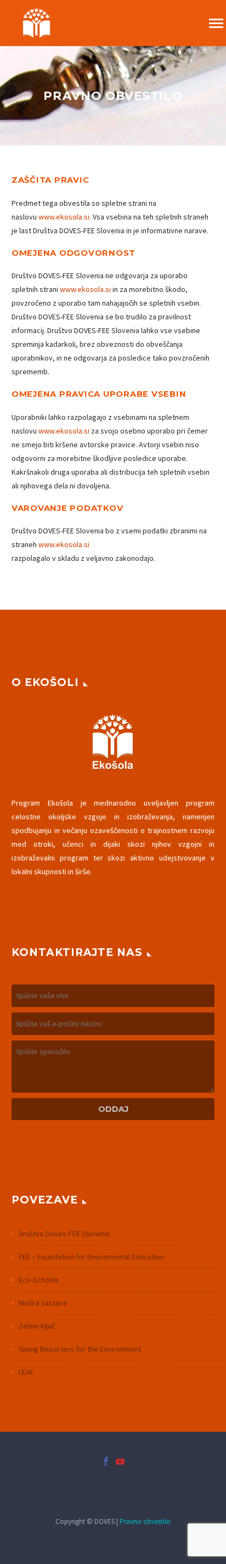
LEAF (26, 1372)
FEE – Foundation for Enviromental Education (91, 1257)
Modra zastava (43, 1303)
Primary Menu (216, 23)
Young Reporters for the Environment (80, 1349)
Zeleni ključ (37, 1326)
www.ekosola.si (63, 217)
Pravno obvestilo (145, 1521)
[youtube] (120, 1461)
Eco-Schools (39, 1280)
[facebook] (105, 1461)
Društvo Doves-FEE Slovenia (64, 1234)
